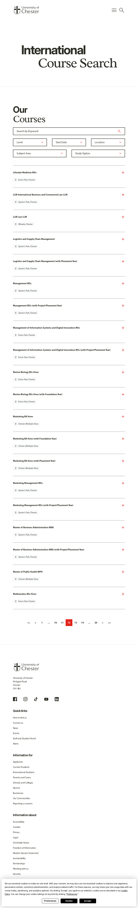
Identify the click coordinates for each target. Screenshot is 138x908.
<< (28, 622)
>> (109, 622)
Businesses (18, 793)
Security (17, 874)
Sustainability (19, 858)
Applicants (18, 761)
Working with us (21, 868)
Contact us (18, 722)
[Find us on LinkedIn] (57, 699)
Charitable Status (21, 842)
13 (75, 622)
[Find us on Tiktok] (36, 699)
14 (82, 622)
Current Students (21, 767)
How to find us (20, 717)
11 (62, 622)
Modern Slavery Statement (26, 853)
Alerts (16, 743)
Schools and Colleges (23, 782)
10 (55, 622)
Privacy (16, 832)
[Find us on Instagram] (25, 699)
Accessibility (18, 821)
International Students (23, 772)
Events (16, 733)
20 (96, 622)
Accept (87, 901)
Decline (69, 901)
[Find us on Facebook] (15, 699)
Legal (15, 837)
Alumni (16, 787)
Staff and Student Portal (24, 738)
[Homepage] (26, 10)
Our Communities (21, 798)
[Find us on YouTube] (46, 699)
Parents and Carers (22, 777)
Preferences (50, 901)
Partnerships (19, 863)
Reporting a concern (22, 803)
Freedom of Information (24, 847)
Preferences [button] (72, 894)
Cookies (17, 827)
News (15, 728)
